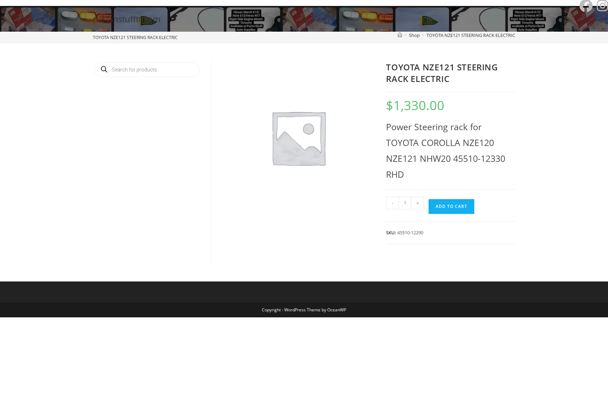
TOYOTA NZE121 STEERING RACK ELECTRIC (470, 35)
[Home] (400, 35)
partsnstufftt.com (126, 19)
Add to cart (451, 206)
